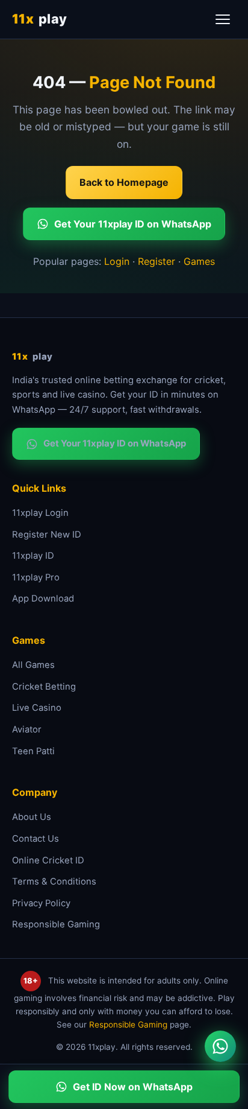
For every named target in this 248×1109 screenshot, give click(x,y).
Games (199, 261)
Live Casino (36, 707)
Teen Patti (33, 751)
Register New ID (46, 534)
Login (116, 261)
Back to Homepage (124, 182)
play (39, 19)
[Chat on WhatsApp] (220, 1046)
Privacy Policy (41, 903)
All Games (33, 664)
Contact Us (35, 838)
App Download (43, 598)
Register (156, 261)
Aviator (27, 729)
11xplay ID (33, 555)
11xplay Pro (36, 577)
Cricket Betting (44, 686)
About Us (31, 817)
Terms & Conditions (54, 881)
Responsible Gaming (56, 924)
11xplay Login (40, 512)
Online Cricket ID (48, 860)
